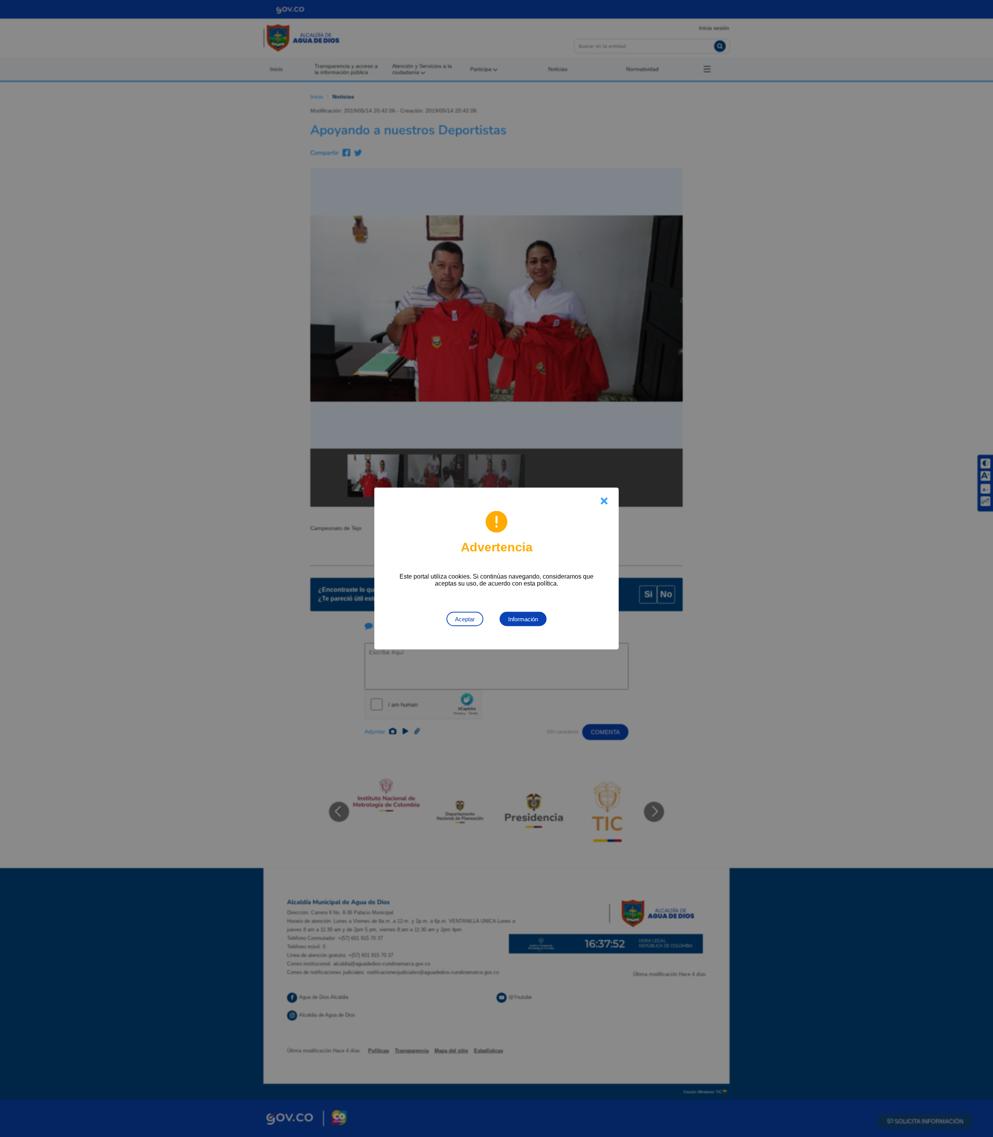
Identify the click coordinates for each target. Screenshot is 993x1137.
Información (523, 619)
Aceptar (465, 619)
